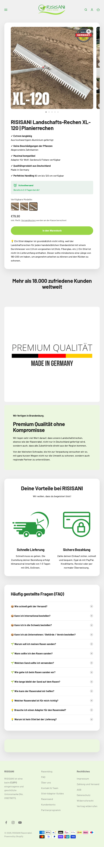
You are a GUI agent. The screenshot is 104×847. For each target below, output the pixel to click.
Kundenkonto (48, 804)
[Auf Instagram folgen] (13, 822)
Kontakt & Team (49, 788)
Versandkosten (28, 220)
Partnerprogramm (51, 810)
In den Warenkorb (52, 230)
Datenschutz (83, 795)
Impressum (83, 778)
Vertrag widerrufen (87, 806)
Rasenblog (46, 771)
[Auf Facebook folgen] (6, 822)
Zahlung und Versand (88, 784)
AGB (79, 789)
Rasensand (47, 798)
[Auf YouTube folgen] (20, 822)
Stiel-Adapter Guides (52, 793)
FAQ (43, 776)
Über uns (46, 782)
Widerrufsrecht (85, 800)
